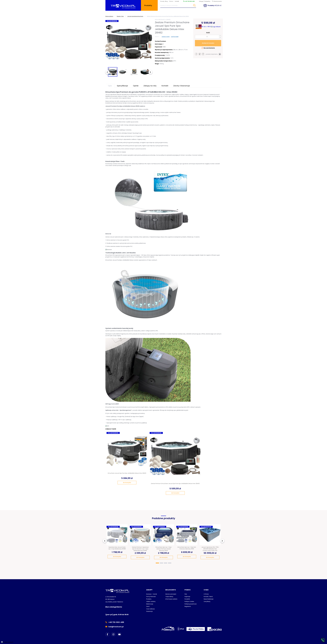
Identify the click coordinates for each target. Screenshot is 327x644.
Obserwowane (217, 1)
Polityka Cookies (189, 601)
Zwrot (148, 606)
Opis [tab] (110, 86)
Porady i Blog (164, 1)
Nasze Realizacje (208, 599)
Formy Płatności (151, 596)
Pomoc (171, 1)
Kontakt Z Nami (208, 596)
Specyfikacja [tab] (122, 86)
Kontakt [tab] (165, 86)
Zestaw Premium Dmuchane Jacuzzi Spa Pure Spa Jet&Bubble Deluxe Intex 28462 (175, 483)
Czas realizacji (150, 609)
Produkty (148, 599)
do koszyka (127, 483)
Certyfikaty (207, 601)
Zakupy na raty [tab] (150, 86)
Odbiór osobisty (150, 601)
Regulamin (188, 606)
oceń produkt (174, 36)
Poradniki (187, 599)
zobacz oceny (166, 36)
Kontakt (177, 1)
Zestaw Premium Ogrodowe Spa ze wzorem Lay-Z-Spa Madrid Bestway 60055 (140, 548)
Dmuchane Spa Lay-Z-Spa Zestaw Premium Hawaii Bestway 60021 (163, 548)
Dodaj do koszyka (208, 43)
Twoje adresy (169, 596)
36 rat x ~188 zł (206, 27)
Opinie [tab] (135, 86)
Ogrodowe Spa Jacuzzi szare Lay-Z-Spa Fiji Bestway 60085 (117, 548)
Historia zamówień (170, 594)
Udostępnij (196, 54)
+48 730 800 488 (189, 1)
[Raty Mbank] (216, 27)
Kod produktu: (160, 20)
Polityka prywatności (191, 604)
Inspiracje (187, 596)
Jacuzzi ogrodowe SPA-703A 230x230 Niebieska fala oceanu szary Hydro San (210, 548)
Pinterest (203, 54)
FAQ (186, 594)
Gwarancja (149, 611)
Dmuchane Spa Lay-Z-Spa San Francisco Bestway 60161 (187, 548)
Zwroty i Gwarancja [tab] (181, 86)
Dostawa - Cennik (151, 594)
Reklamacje (149, 604)
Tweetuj (199, 54)
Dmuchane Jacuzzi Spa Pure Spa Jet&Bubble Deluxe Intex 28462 (127, 473)
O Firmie (206, 594)
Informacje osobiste (171, 599)
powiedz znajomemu (213, 54)
